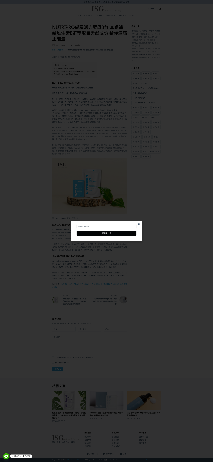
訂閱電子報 (106, 233)
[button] (139, 224)
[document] (106, 231)
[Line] (6, 456)
